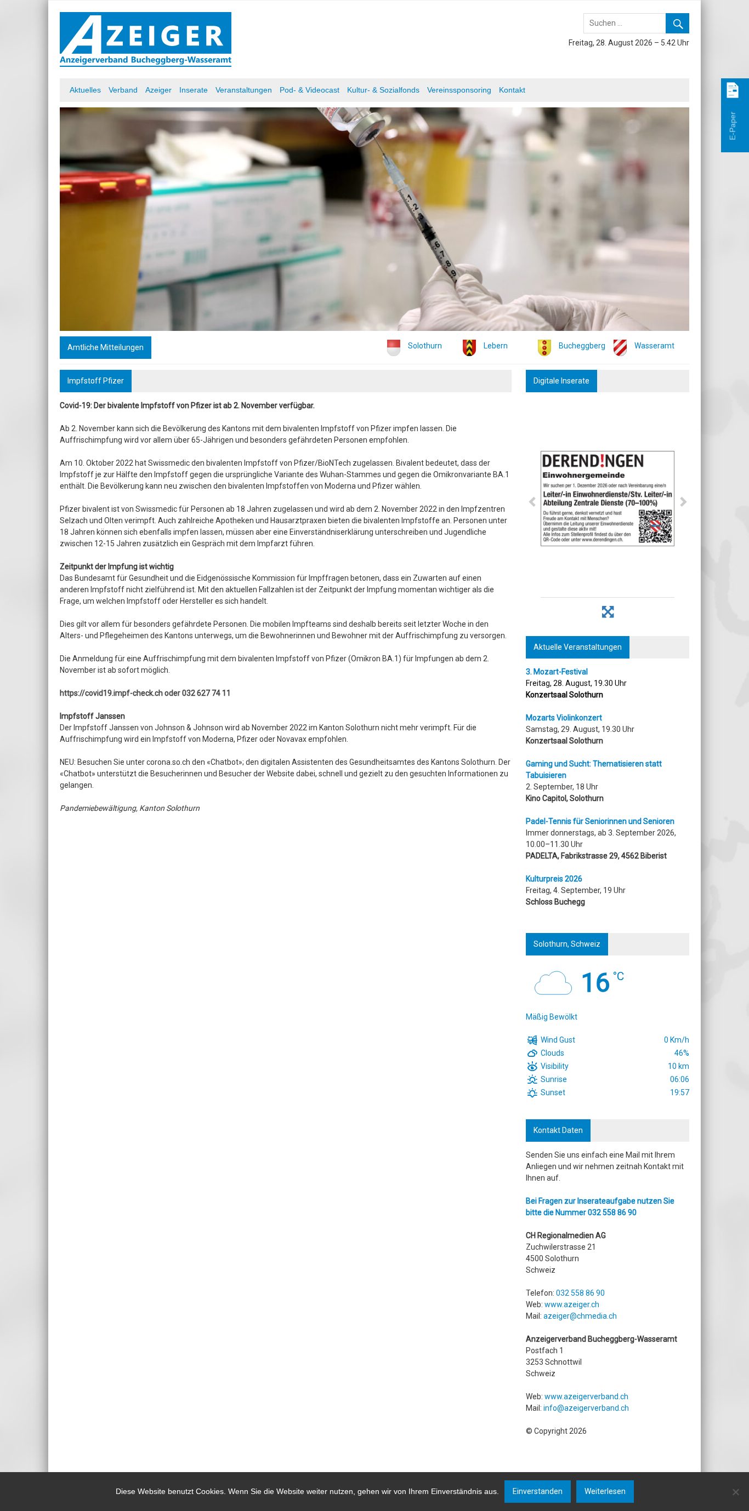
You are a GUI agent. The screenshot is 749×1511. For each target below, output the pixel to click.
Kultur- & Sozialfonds (383, 89)
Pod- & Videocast (309, 89)
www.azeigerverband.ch (586, 1396)
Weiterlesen (605, 1491)
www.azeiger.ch (571, 1304)
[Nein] (735, 1491)
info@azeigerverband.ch (586, 1408)
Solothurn (425, 345)
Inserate (193, 89)
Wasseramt (654, 345)
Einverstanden (538, 1491)
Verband (123, 89)
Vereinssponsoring (459, 89)
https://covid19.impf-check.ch (111, 693)
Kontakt (512, 89)
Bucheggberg (582, 345)
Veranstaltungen (243, 89)
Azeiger (158, 89)
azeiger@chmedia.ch (580, 1316)
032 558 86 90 (612, 1212)
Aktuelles (85, 89)
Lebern (496, 345)
